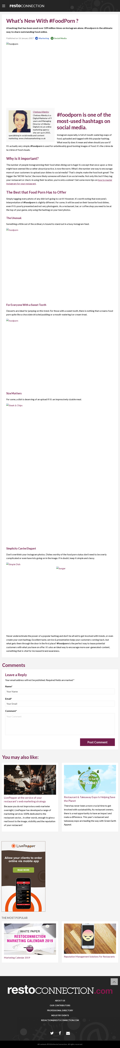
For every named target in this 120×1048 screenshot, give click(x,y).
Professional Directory (60, 1010)
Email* (8, 698)
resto (27, 5)
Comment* (11, 710)
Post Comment (97, 742)
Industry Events (60, 1015)
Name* (8, 686)
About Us (60, 1000)
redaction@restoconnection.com (60, 1020)
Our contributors (60, 1005)
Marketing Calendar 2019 (17, 957)
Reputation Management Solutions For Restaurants (89, 956)
